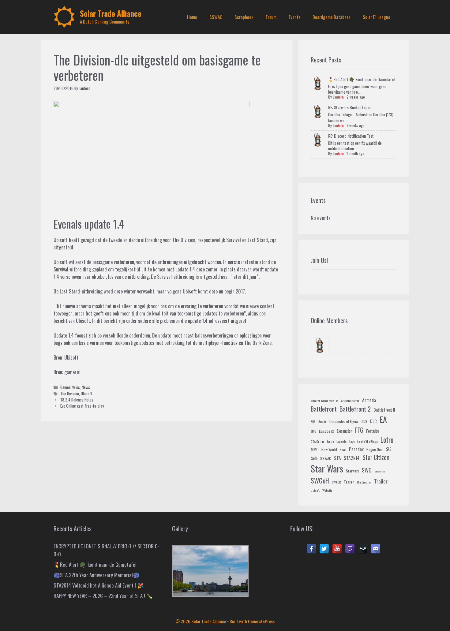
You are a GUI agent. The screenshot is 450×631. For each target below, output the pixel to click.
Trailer (381, 481)
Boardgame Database (332, 16)
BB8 (313, 421)
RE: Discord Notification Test (351, 136)
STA (337, 457)
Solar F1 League (376, 16)
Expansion (344, 431)
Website (327, 490)
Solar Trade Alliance (110, 13)
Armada (369, 400)
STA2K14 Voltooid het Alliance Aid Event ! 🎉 (99, 585)
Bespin (322, 421)
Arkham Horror (350, 400)
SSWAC (215, 16)
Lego (351, 441)
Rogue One (374, 449)
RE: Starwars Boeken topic (349, 107)
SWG (367, 470)
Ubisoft (71, 357)
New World (329, 449)
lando (330, 441)
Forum (271, 16)
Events (294, 16)
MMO (315, 449)
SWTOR (336, 482)
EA (383, 419)
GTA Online (317, 441)
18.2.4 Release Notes (76, 400)
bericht (60, 320)
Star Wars (327, 468)
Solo (314, 458)
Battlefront (324, 408)
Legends (341, 441)
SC (388, 449)
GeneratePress (261, 621)
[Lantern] (320, 346)
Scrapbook (243, 16)
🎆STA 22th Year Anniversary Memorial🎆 (96, 575)
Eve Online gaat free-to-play (82, 406)
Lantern (338, 96)
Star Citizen (375, 457)
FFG (359, 430)
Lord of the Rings (367, 441)
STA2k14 (352, 457)
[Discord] (376, 549)
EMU (313, 431)
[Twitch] (350, 549)
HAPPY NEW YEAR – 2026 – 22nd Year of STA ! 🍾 (103, 595)
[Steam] (363, 549)
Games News (70, 387)
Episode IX (326, 431)
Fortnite (372, 431)
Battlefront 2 (355, 408)
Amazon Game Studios (324, 400)
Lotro (387, 440)
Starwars (352, 471)
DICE (364, 421)
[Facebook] (311, 549)
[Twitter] (324, 549)
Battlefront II (384, 409)
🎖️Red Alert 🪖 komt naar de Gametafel (361, 79)
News (86, 387)
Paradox (356, 449)
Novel (343, 449)
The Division (69, 393)
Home (192, 16)
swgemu (379, 471)
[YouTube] (337, 549)
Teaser (349, 482)
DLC (373, 421)
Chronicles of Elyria (343, 421)
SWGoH (320, 480)
